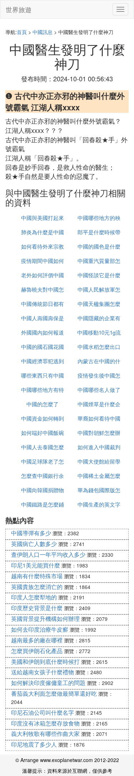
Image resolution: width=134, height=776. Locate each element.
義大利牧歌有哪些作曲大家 (45, 733)
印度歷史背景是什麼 (37, 608)
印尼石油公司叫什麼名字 (42, 712)
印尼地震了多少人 (34, 744)
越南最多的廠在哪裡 (37, 640)
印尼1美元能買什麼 (35, 565)
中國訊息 (43, 31)
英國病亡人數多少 (34, 544)
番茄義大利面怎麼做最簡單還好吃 (54, 693)
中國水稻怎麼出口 (99, 346)
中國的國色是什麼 (99, 246)
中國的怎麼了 (42, 404)
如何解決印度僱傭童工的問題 (48, 683)
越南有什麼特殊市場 (37, 576)
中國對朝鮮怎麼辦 (99, 432)
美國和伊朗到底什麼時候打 (45, 661)
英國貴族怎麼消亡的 (37, 587)
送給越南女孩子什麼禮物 (42, 672)
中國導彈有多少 (31, 533)
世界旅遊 (18, 9)
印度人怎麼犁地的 (34, 597)
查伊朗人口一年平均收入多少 (48, 554)
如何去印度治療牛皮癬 (39, 629)
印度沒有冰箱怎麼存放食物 (45, 723)
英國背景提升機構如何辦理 (45, 618)
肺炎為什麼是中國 (42, 232)
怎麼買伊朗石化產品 (37, 651)
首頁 (22, 31)
